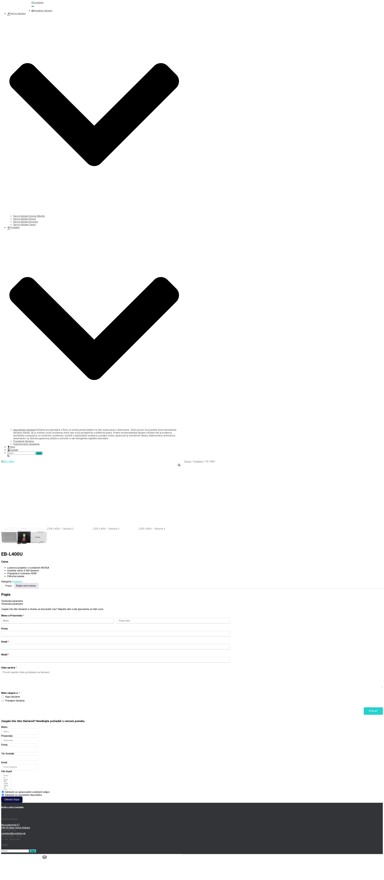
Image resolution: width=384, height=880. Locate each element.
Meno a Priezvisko (12, 615)
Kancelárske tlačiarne (24, 429)
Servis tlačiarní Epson (24, 219)
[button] (179, 465)
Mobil (5, 654)
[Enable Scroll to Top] (44, 857)
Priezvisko (7, 735)
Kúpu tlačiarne (12, 696)
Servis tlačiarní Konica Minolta (29, 216)
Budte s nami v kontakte (12, 807)
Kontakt (14, 450)
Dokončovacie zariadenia (26, 444)
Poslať (373, 711)
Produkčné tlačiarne (23, 441)
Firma (4, 628)
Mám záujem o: (10, 693)
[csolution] (38, 2)
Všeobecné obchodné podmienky (24, 873)
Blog (12, 447)
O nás (10, 859)
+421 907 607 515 (17, 5)
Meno (4, 727)
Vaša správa (9, 667)
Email (5, 641)
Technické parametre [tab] (12, 601)
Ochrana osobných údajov (20, 870)
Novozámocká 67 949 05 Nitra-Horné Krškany (15, 826)
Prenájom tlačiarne (15, 700)
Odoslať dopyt (11, 799)
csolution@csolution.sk (19, 7)
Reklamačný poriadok (18, 876)
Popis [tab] (8, 585)
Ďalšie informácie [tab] (26, 585)
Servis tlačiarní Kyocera (25, 221)
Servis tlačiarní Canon (24, 224)
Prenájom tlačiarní (43, 10)
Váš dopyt (6, 771)
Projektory (199, 461)
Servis (10, 864)
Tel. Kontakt (7, 753)
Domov (187, 461)
